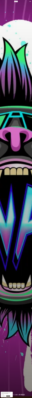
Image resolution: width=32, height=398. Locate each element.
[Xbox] (17, 394)
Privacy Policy (7, 393)
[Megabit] (16, 1)
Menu (30, 1)
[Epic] (19, 394)
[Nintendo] (23, 394)
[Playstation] (13, 394)
